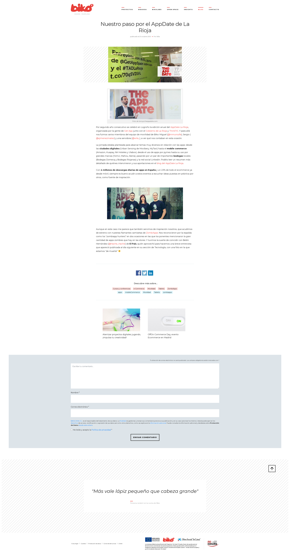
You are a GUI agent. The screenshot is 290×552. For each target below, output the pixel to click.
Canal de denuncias (109, 543)
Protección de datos (94, 543)
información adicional (158, 423)
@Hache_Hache (117, 244)
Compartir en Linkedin (150, 273)
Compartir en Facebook (138, 273)
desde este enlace (86, 425)
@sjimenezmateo (105, 138)
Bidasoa (142, 9)
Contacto (214, 9)
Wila (158, 36)
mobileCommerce (132, 292)
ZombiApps (152, 233)
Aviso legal (74, 543)
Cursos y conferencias (121, 289)
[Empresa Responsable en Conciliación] (212, 543)
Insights (188, 9)
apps (120, 292)
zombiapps (167, 292)
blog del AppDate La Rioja (170, 163)
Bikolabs (157, 9)
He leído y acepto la (92, 430)
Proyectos (127, 9)
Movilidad (151, 289)
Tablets (161, 289)
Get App (128, 131)
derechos (74, 423)
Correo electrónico (80, 407)
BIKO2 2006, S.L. (76, 421)
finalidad (123, 421)
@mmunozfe (174, 134)
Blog (200, 9)
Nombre (75, 393)
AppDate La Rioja (179, 127)
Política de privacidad (101, 430)
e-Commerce (139, 289)
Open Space (173, 9)
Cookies (83, 543)
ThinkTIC (173, 131)
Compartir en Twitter (144, 273)
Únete (120, 543)
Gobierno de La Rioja (156, 131)
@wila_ (136, 138)
